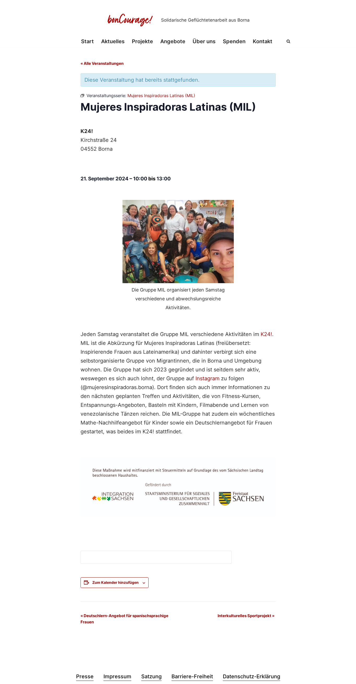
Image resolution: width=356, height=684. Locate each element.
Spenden (234, 41)
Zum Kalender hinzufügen (115, 582)
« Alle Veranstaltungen (102, 63)
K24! (266, 334)
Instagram (207, 378)
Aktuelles (113, 41)
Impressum (117, 676)
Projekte (142, 41)
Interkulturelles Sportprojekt (246, 615)
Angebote (172, 41)
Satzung (151, 676)
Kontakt (262, 41)
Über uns (204, 41)
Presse (85, 676)
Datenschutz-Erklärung (251, 676)
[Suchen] (288, 41)
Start (87, 41)
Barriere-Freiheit (192, 676)
